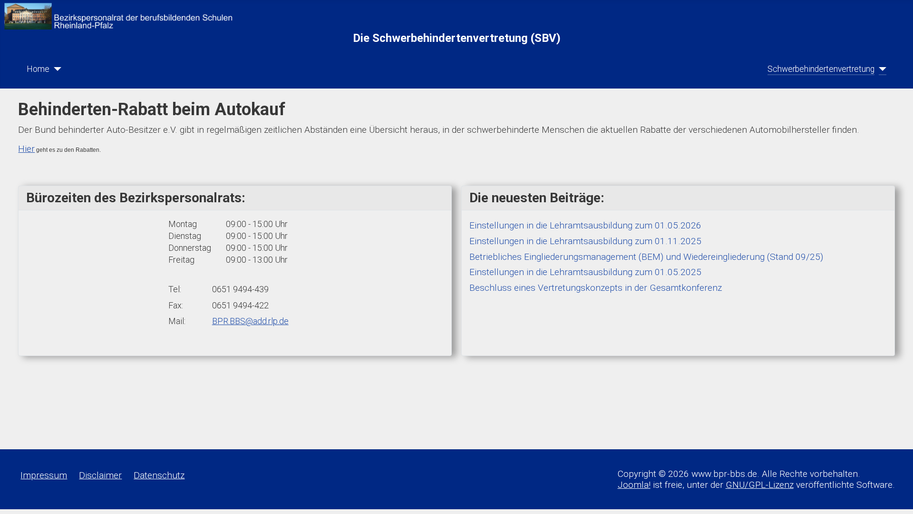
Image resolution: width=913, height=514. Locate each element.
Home (38, 69)
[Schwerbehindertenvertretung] (880, 69)
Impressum (43, 475)
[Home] (55, 69)
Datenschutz (159, 475)
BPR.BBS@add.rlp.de (250, 321)
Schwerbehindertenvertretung (820, 69)
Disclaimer (100, 475)
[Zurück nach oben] (894, 495)
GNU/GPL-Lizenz (760, 484)
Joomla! (634, 484)
